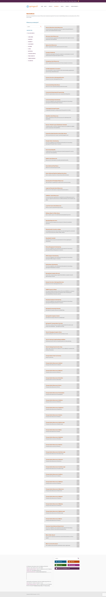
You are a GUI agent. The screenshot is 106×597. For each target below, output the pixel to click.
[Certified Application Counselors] (61, 70)
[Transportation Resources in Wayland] (61, 497)
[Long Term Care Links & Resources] (61, 206)
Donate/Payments (74, 6)
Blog (70, 1)
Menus (67, 1)
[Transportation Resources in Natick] (61, 431)
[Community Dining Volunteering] (61, 101)
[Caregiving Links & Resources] (61, 62)
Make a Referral (62, 1)
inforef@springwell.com (36, 570)
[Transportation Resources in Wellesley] (61, 505)
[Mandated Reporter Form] (61, 222)
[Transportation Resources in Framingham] (61, 393)
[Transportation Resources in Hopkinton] (61, 408)
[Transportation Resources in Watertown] (61, 490)
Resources (56, 6)
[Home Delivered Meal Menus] (61, 167)
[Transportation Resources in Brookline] (61, 379)
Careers (57, 1)
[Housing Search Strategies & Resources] (61, 181)
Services (50, 6)
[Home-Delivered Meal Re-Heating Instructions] (61, 174)
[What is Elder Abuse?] (61, 536)
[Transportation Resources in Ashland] (61, 364)
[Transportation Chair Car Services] (61, 356)
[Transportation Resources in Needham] (61, 438)
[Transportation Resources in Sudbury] (61, 475)
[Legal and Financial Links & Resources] (61, 189)
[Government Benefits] (61, 151)
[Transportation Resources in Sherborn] (61, 460)
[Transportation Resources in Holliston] (61, 401)
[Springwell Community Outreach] (61, 309)
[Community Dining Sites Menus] (61, 86)
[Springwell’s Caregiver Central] (61, 317)
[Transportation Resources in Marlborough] (61, 423)
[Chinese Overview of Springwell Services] (61, 78)
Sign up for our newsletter (64, 568)
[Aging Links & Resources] (61, 46)
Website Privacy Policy (38, 585)
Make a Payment (74, 1)
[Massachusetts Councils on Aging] (61, 230)
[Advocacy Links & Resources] (61, 37)
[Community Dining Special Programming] (61, 93)
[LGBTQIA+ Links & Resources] (61, 198)
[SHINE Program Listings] (61, 291)
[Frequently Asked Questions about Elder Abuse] (61, 134)
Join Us (62, 6)
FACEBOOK (60, 561)
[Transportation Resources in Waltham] (61, 482)
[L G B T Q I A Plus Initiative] (78, 1)
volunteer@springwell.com (41, 571)
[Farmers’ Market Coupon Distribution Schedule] (61, 126)
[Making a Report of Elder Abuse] (61, 214)
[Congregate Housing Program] (61, 109)
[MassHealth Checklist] (61, 239)
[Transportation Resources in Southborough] (61, 468)
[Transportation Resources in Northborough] (61, 453)
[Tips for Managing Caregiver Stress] (61, 333)
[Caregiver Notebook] (61, 54)
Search (40, 26)
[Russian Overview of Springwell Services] (61, 283)
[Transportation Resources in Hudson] (61, 416)
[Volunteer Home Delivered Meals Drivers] (61, 527)
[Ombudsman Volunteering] (61, 266)
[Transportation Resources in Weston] (61, 519)
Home (42, 6)
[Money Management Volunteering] (61, 248)
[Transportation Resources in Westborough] (61, 512)
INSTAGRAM (73, 565)
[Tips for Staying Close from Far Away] (61, 348)
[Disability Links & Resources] (61, 117)
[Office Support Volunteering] (61, 257)
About (45, 6)
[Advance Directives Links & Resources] (61, 29)
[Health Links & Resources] (61, 159)
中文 (51, 1)
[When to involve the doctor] (61, 544)
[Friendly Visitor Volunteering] (61, 142)
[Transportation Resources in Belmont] (61, 371)
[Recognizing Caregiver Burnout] (61, 274)
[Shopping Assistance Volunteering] (61, 301)
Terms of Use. (47, 585)
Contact (67, 6)
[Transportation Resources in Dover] (61, 386)
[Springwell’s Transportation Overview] (61, 324)
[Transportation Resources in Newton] (61, 445)
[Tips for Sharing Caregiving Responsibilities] (61, 340)
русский (54, 1)
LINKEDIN (72, 561)
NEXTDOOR (60, 565)
